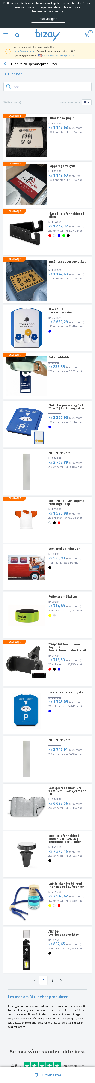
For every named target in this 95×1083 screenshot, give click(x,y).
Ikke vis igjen (48, 19)
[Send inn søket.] (8, 86)
